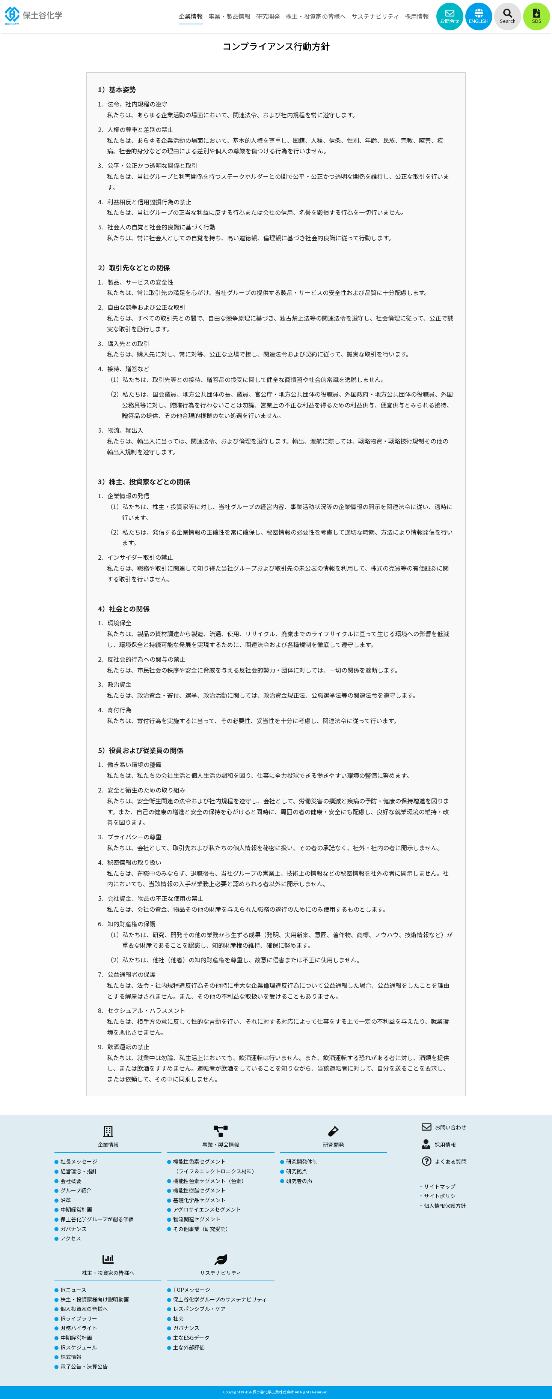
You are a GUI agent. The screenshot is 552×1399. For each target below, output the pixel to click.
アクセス (70, 1238)
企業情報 (108, 1144)
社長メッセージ (78, 1161)
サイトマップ (439, 1186)
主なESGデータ (191, 1337)
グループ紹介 (76, 1190)
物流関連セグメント (196, 1219)
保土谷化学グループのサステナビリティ (220, 1299)
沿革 (65, 1200)
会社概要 (70, 1181)
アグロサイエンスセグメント (207, 1209)
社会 (178, 1318)
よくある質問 (450, 1161)
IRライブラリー (78, 1318)
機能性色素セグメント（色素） (210, 1181)
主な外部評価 (189, 1347)
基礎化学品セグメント (199, 1200)
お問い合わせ (450, 1127)
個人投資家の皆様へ (84, 1308)
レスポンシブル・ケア (199, 1308)
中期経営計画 (76, 1209)
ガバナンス (73, 1229)
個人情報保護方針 (445, 1205)
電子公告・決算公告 (84, 1366)
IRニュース (73, 1289)
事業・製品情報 (220, 1144)
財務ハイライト (78, 1328)
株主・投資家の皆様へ (108, 1272)
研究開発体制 (302, 1161)
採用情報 (445, 1144)
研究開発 (333, 1144)
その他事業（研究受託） (202, 1229)
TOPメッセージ (191, 1289)
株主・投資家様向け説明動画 (94, 1299)
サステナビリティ (220, 1272)
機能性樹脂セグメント (199, 1190)
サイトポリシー (442, 1196)
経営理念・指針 (78, 1171)
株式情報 (70, 1356)
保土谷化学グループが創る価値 (97, 1219)
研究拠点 (296, 1171)
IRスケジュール (78, 1347)
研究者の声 (299, 1181)
